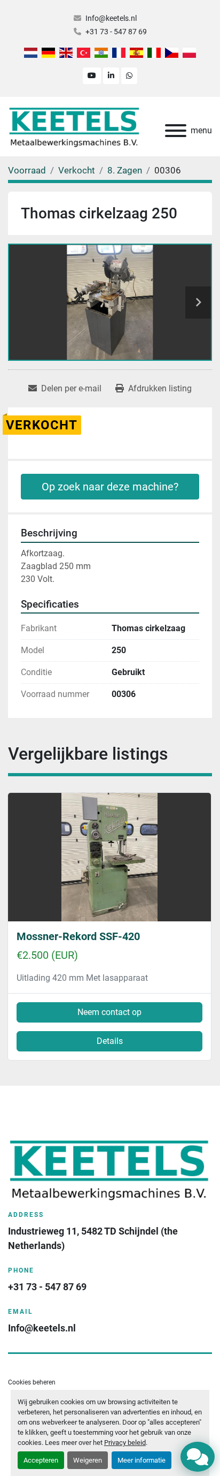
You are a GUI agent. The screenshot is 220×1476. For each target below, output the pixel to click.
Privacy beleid (125, 1443)
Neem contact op (109, 1012)
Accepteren (40, 1460)
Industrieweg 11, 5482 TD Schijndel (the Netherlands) (94, 1238)
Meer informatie (141, 1460)
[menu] (175, 130)
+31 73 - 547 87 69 (116, 31)
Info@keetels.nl (111, 18)
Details (110, 1041)
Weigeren (87, 1460)
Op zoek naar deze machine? (110, 486)
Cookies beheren (32, 1382)
